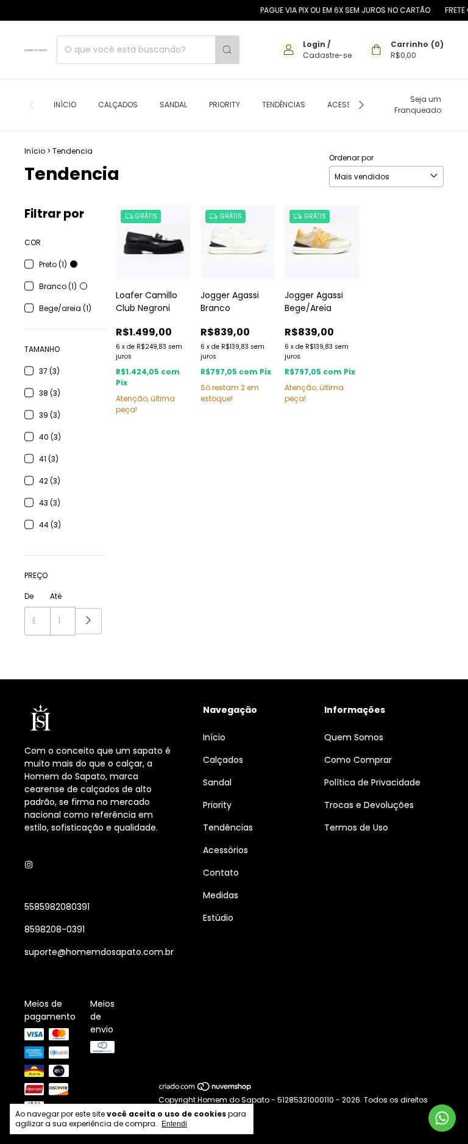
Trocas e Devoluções (369, 805)
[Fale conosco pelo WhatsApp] (442, 1118)
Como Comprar (358, 760)
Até (56, 596)
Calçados (118, 104)
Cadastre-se (327, 55)
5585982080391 (57, 907)
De (29, 596)
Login (314, 44)
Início (65, 104)
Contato (221, 873)
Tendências (283, 104)
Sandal (173, 104)
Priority (224, 104)
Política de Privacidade (372, 782)
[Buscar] (227, 49)
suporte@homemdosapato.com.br (99, 952)
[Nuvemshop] (205, 1089)
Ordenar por (351, 157)
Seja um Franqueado (417, 104)
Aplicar (89, 621)
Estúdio (218, 918)
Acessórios (225, 850)
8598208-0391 (54, 929)
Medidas (220, 895)
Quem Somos (353, 737)
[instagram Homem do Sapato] (28, 865)
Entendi (174, 1124)
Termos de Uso (356, 827)
